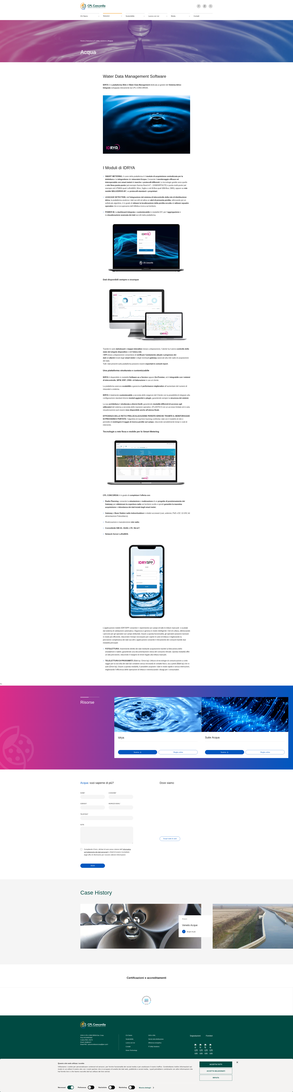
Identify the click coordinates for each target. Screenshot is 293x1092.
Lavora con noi (130, 1043)
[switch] (91, 1087)
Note (82, 825)
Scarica (136, 752)
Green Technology (131, 1050)
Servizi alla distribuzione (156, 1039)
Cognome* (112, 793)
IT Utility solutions (100, 41)
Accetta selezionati (216, 1071)
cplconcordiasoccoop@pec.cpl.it (98, 1044)
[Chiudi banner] (237, 1062)
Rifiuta (216, 1078)
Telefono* (84, 814)
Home (82, 41)
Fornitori (209, 1036)
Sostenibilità (129, 1039)
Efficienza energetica (154, 1043)
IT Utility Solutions (153, 1046)
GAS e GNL (152, 1035)
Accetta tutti (216, 1064)
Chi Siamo (129, 1035)
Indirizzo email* (114, 803)
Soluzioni (89, 41)
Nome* (82, 793)
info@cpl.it (88, 1042)
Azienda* (83, 803)
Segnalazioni (195, 1036)
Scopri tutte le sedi (170, 839)
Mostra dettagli (145, 1088)
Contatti (196, 16)
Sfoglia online (178, 752)
